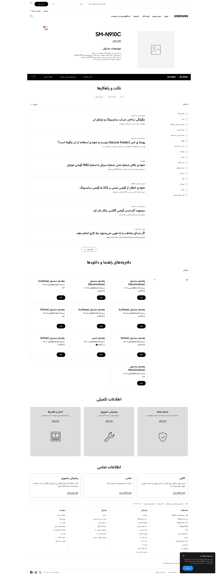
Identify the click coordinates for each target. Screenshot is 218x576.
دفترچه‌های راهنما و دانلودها (68, 77)
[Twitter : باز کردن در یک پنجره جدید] (40, 572)
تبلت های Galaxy (183, 519)
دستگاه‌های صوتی (183, 534)
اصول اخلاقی (61, 537)
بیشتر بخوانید (162, 421)
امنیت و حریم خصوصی (99, 519)
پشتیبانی (144, 515)
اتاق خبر (63, 534)
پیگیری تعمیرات (143, 534)
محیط (104, 515)
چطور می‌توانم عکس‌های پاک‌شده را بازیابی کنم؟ (106, 59)
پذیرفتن (188, 568)
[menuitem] (166, 16)
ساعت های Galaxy (182, 523)
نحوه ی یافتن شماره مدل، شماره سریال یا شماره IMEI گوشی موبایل (100, 57)
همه (121, 97)
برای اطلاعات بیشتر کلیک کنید (197, 563)
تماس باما (33, 77)
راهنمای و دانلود (142, 523)
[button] (89, 121)
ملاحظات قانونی (172, 572)
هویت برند (62, 523)
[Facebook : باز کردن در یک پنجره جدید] (31, 572)
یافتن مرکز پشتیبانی (72, 493)
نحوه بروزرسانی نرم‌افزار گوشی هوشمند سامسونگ (106, 53)
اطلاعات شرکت (61, 515)
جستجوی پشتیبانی (142, 526)
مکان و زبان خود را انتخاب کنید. (97, 4)
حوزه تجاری (62, 519)
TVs (187, 530)
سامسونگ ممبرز (142, 548)
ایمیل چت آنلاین (142, 552)
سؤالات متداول (112, 97)
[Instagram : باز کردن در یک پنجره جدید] (35, 572)
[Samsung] (181, 16)
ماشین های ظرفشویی (182, 541)
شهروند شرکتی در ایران (99, 537)
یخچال (186, 537)
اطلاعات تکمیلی (47, 77)
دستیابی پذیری (102, 523)
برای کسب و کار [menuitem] (36, 11)
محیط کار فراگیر (101, 526)
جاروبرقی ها (184, 548)
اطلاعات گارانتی (116, 41)
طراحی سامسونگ (60, 541)
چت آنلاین (144, 537)
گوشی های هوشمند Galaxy (180, 515)
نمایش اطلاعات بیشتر (179, 493)
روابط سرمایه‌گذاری (60, 530)
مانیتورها (185, 552)
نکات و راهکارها (88, 77)
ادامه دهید (41, 4)
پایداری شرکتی (102, 534)
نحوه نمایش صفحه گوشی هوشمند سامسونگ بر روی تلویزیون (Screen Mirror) (97, 55)
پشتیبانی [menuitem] (45, 11)
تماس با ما (144, 541)
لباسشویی (185, 545)
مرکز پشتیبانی (143, 530)
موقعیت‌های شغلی (59, 526)
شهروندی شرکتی (101, 530)
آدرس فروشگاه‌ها (142, 519)
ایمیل (145, 545)
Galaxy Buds (184, 526)
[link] (46, 28)
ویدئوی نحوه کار (99, 97)
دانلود (141, 298)
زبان (187, 280)
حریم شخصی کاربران (160, 572)
